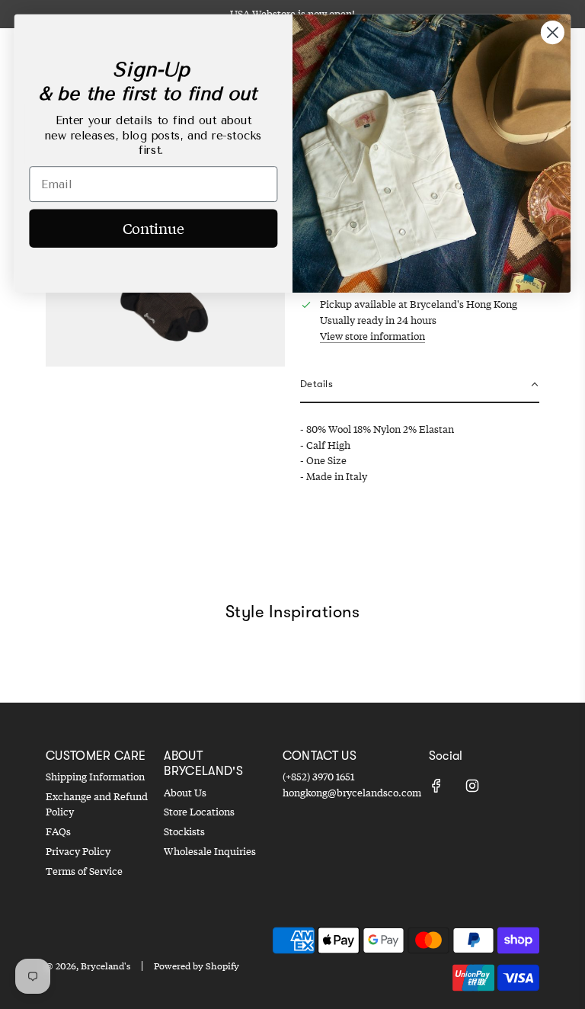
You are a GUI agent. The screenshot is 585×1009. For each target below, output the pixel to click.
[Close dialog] (552, 32)
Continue (153, 228)
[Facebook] (436, 785)
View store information (372, 336)
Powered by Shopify (196, 965)
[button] (419, 385)
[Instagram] (472, 785)
